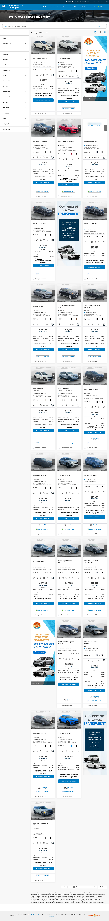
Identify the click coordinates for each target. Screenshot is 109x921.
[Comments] (52, 75)
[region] (43, 89)
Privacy (40, 914)
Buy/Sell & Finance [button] (85, 7)
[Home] (43, 6)
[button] (53, 45)
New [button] (46, 7)
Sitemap (35, 914)
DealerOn (30, 914)
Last (94, 887)
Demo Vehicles (64, 7)
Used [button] (50, 7)
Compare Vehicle (40, 113)
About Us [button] (94, 7)
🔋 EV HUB (100, 7)
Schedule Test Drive (43, 100)
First (65, 887)
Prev (70, 887)
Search (100, 26)
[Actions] (52, 58)
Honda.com (52, 916)
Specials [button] (56, 7)
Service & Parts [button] (74, 7)
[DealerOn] (13, 915)
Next (88, 887)
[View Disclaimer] (47, 74)
